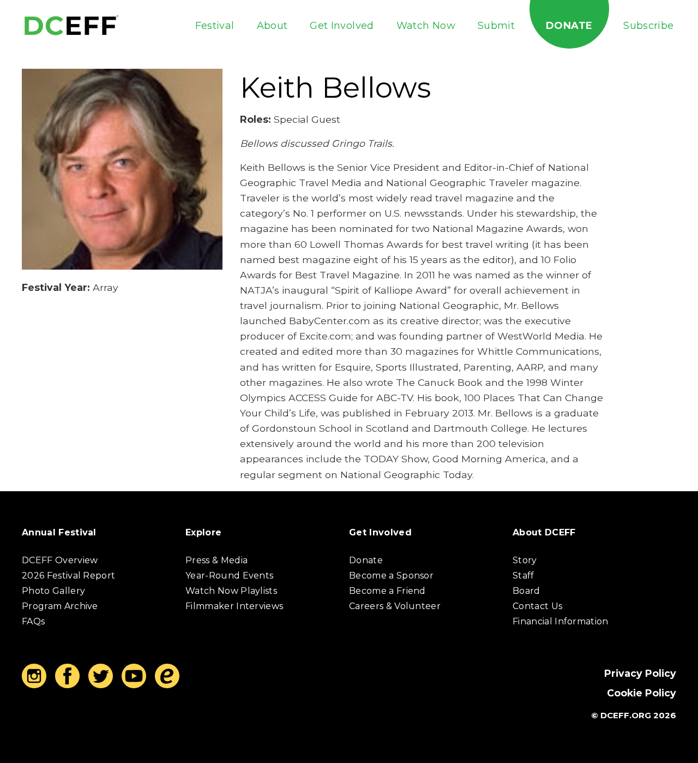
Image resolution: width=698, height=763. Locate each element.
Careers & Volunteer (395, 606)
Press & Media (216, 560)
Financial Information (561, 621)
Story (525, 560)
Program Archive (60, 606)
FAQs (33, 621)
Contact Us (537, 606)
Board (526, 591)
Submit (496, 26)
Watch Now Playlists (231, 591)
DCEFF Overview (60, 560)
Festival (214, 26)
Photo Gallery (53, 591)
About (272, 26)
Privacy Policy (640, 673)
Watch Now (425, 26)
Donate (569, 26)
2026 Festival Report (68, 575)
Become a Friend (387, 591)
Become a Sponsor (391, 575)
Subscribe (648, 26)
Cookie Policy (641, 693)
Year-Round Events (229, 575)
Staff (523, 575)
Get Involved (342, 26)
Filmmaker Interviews (234, 606)
